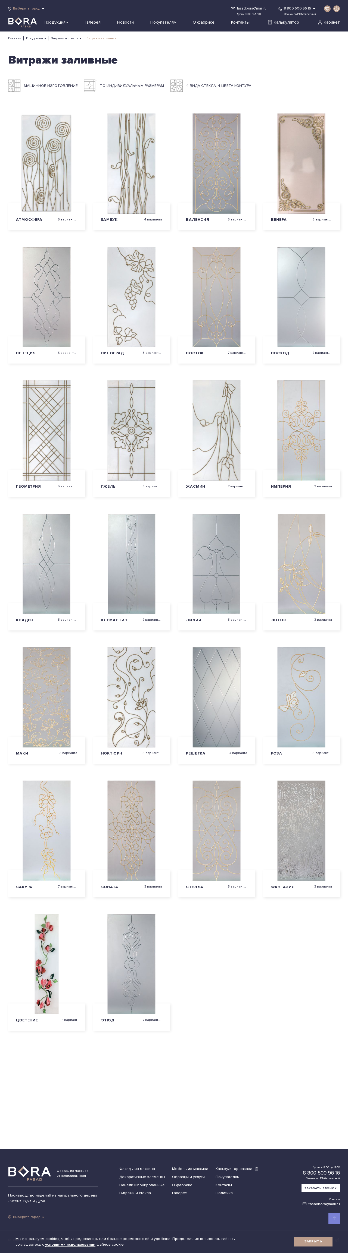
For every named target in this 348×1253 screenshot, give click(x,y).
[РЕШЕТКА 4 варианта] (216, 697)
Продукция (55, 22)
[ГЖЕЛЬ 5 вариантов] (131, 430)
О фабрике (204, 22)
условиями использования (71, 1244)
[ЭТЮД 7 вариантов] (131, 964)
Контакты (240, 22)
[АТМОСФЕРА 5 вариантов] (46, 163)
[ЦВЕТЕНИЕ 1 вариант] (46, 964)
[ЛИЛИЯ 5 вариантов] (216, 564)
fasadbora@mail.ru (251, 8)
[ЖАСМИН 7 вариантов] (216, 430)
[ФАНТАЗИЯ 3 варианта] (301, 831)
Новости (125, 22)
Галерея (93, 22)
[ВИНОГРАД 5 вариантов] (131, 297)
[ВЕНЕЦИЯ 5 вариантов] (46, 297)
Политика (224, 1193)
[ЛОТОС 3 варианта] (301, 564)
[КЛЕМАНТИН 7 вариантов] (131, 564)
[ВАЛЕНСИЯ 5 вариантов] (216, 163)
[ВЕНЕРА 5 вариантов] (301, 163)
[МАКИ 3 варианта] (46, 697)
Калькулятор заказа (234, 1168)
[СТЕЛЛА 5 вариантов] (216, 831)
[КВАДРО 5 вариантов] (46, 564)
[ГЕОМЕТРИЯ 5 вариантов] (46, 430)
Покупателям (163, 22)
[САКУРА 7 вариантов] (46, 831)
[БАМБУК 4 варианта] (131, 163)
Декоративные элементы (142, 1177)
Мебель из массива (190, 1168)
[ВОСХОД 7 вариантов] (301, 297)
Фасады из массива (137, 1168)
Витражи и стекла (64, 38)
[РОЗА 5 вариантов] (301, 697)
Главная (14, 38)
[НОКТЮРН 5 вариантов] (131, 697)
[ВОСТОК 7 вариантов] (216, 297)
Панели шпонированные (142, 1185)
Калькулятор (286, 22)
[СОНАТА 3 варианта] (131, 831)
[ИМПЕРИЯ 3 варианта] (301, 430)
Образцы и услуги (188, 1177)
